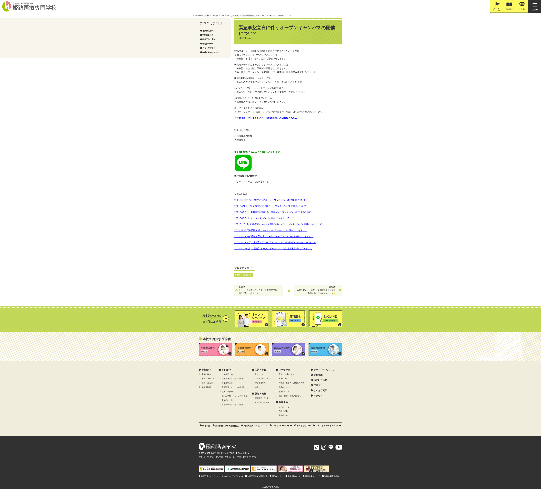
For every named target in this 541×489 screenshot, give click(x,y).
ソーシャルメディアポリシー (328, 425)
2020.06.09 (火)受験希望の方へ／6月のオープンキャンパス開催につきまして (273, 236)
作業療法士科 (207, 31)
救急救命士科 (207, 44)
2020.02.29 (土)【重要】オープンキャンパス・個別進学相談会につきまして (273, 248)
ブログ (317, 385)
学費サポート (260, 387)
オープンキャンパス (324, 369)
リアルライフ (284, 407)
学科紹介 (226, 369)
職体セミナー (277, 476)
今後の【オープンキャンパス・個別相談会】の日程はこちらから (267, 117)
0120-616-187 (211, 457)
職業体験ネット (294, 476)
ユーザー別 (284, 369)
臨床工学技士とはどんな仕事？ (234, 396)
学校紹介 (206, 369)
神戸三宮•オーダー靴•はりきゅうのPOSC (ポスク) (222, 476)
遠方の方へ (283, 378)
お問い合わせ (320, 380)
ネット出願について (263, 378)
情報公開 (206, 425)
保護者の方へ (284, 387)
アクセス (318, 395)
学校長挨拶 (206, 387)
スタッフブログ (208, 48)
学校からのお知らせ (210, 52)
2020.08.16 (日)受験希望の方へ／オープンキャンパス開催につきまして (270, 230)
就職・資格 (260, 393)
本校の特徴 (206, 374)
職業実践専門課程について (255, 425)
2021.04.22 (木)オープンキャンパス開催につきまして (261, 218)
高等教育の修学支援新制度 (227, 425)
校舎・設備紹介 (208, 383)
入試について (260, 374)
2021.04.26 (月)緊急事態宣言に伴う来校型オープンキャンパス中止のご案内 (272, 212)
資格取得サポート (262, 402)
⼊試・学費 (260, 369)
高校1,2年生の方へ (286, 374)
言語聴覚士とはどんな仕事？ (234, 387)
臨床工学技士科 (208, 39)
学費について (260, 383)
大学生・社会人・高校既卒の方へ (292, 383)
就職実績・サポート (263, 398)
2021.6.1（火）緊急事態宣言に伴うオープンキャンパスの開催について (270, 200)
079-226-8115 (227, 457)
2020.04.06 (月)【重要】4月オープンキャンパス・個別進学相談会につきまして (275, 242)
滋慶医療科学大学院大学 (257, 476)
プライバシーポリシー (282, 425)
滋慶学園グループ (312, 476)
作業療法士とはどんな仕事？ (234, 378)
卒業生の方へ (284, 392)
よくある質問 (320, 390)
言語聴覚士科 (207, 35)
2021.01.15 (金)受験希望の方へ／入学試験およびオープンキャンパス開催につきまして (278, 224)
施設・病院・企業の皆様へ (290, 396)
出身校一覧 (283, 415)
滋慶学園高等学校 (331, 476)
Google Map (244, 453)
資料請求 (318, 374)
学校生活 (283, 402)
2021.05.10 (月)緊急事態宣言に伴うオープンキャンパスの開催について (270, 206)
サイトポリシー (304, 425)
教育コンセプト (208, 378)
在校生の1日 (284, 411)
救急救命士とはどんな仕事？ (234, 404)
